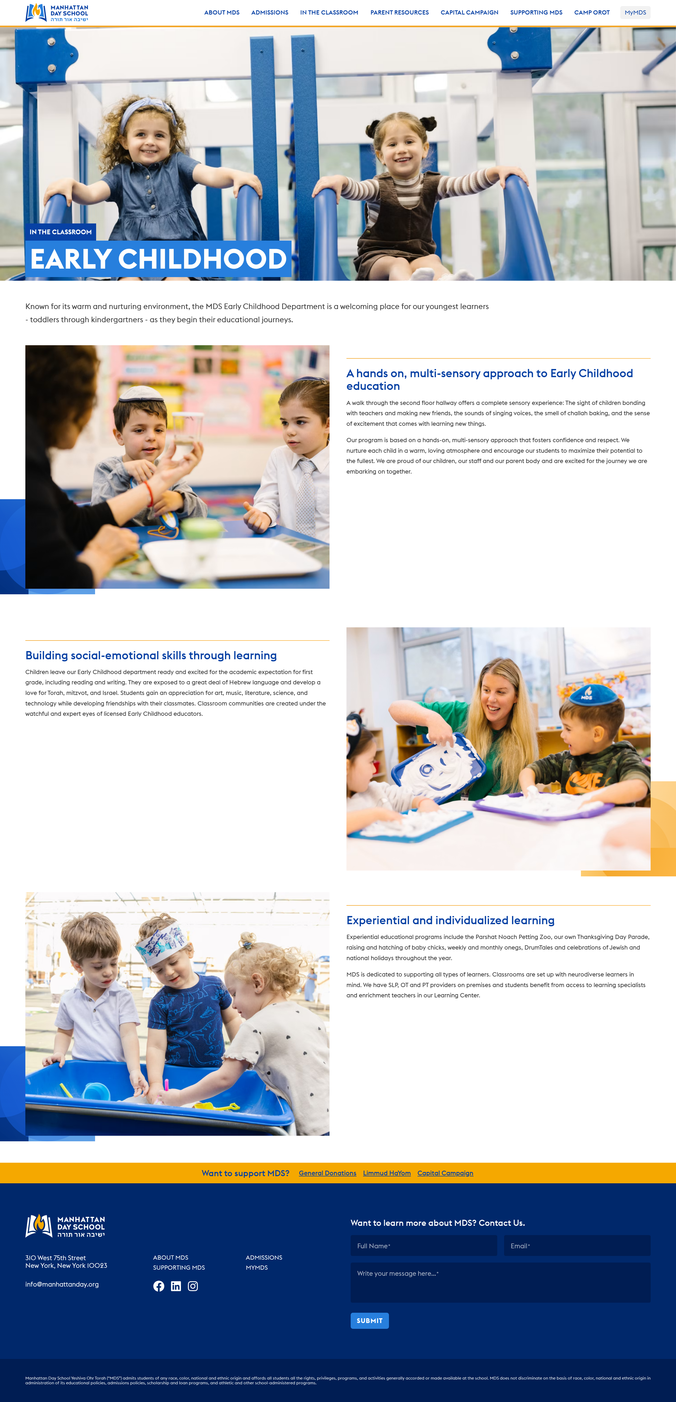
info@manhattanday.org (62, 1284)
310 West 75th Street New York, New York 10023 (66, 1262)
